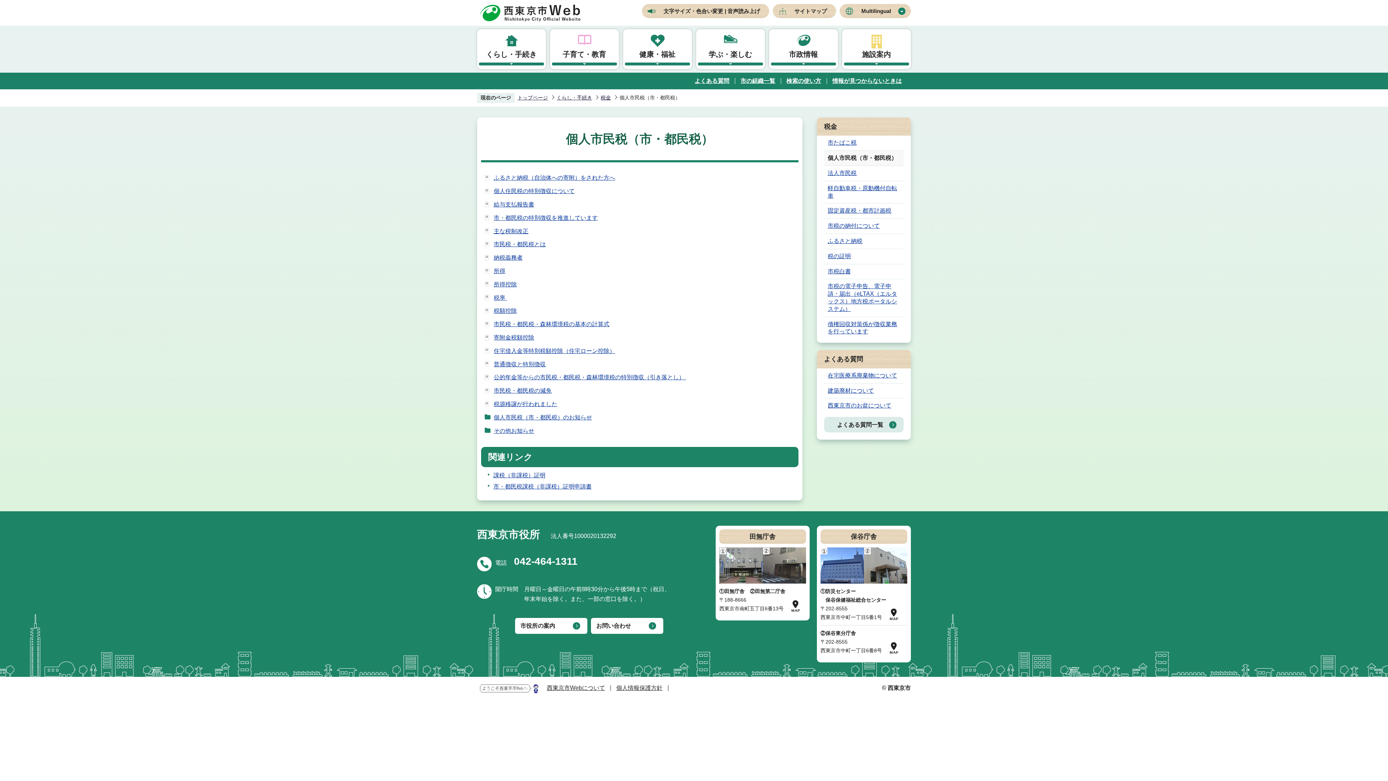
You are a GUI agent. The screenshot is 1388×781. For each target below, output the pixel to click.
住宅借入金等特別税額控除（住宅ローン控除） (554, 351)
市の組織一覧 (758, 81)
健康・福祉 (657, 54)
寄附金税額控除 (514, 337)
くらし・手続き (511, 54)
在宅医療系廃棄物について (862, 375)
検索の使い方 (804, 81)
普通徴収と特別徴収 (520, 364)
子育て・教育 (584, 54)
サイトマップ (810, 11)
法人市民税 (842, 173)
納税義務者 (508, 258)
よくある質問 (712, 81)
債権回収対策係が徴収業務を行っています (862, 328)
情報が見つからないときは (867, 81)
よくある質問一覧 (860, 425)
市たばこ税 (842, 143)
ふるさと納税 (845, 241)
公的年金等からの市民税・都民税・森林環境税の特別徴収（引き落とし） (590, 377)
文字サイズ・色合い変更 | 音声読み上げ (712, 11)
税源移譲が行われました (525, 404)
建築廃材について (851, 391)
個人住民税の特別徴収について (534, 191)
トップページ (533, 98)
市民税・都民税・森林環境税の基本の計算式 (551, 324)
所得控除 (505, 284)
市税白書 (839, 271)
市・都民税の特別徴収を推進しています (546, 218)
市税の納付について (854, 226)
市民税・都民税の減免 (523, 391)
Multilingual (876, 11)
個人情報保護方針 (639, 688)
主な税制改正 (511, 231)
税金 (606, 98)
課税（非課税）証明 (519, 475)
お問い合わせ (613, 626)
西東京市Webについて (576, 688)
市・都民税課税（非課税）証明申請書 (542, 486)
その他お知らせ (514, 431)
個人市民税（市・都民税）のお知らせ (543, 417)
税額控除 (505, 311)
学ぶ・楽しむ (730, 54)
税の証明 (839, 256)
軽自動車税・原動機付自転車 (862, 192)
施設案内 (876, 54)
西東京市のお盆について (859, 405)
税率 (500, 298)
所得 (499, 271)
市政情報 (803, 54)
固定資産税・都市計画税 (859, 211)
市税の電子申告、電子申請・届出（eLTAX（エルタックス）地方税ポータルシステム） (862, 297)
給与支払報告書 (514, 204)
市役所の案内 (537, 626)
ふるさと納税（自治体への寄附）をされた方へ (554, 178)
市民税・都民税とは (520, 244)
